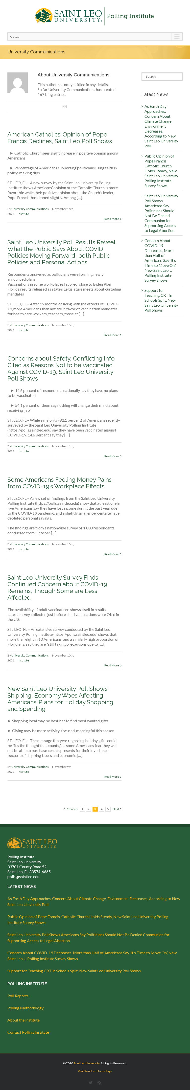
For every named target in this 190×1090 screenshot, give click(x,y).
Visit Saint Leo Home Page (95, 1071)
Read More (111, 219)
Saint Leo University (86, 1063)
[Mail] (65, 107)
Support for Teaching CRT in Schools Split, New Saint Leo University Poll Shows (161, 300)
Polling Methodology (25, 1007)
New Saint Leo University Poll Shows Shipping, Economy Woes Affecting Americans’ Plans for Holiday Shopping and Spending (60, 698)
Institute (23, 214)
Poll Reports (17, 995)
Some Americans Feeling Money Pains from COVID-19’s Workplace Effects (59, 483)
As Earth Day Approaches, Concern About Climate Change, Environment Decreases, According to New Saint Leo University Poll (161, 126)
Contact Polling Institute (28, 1032)
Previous (72, 809)
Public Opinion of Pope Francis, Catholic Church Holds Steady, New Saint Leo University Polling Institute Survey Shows (161, 171)
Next (116, 809)
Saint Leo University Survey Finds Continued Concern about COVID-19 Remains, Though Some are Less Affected (57, 587)
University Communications (30, 209)
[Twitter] (91, 1083)
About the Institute (23, 1020)
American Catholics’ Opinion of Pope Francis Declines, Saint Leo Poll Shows (59, 138)
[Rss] (99, 1083)
